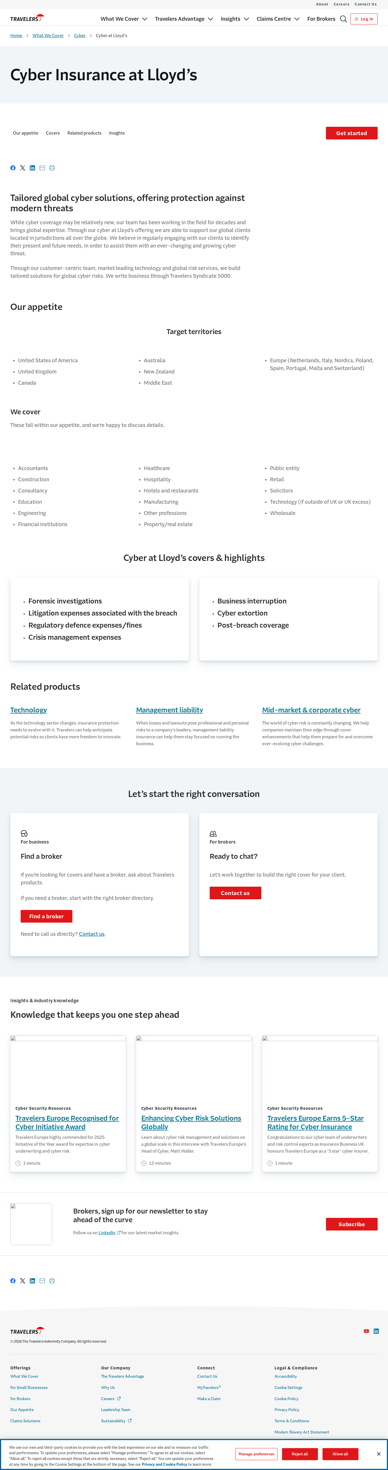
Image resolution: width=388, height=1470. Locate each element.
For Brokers (20, 1399)
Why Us (108, 1387)
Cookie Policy (286, 1399)
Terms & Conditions (292, 1421)
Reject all (300, 1454)
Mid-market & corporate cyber (311, 710)
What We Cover (48, 35)
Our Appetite (22, 1410)
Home (16, 35)
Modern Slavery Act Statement (302, 1432)
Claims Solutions (25, 1421)
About (322, 4)
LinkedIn (107, 1233)
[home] (27, 18)
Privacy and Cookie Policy (164, 1464)
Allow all (340, 1454)
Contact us (92, 934)
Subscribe (352, 1224)
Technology (28, 710)
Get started (351, 133)
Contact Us (366, 4)
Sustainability (116, 1421)
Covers (53, 133)
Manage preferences (256, 1454)
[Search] (343, 19)
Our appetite (25, 133)
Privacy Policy (287, 1410)
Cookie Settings (288, 1387)
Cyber (80, 35)
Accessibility (286, 1376)
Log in (366, 19)
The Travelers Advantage (122, 1376)
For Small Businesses (29, 1387)
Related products (84, 133)
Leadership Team (115, 1410)
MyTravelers (209, 1387)
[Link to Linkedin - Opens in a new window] (376, 1331)
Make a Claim (209, 1399)
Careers (342, 4)
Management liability (169, 710)
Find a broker (46, 916)
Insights (117, 133)
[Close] (378, 1454)
